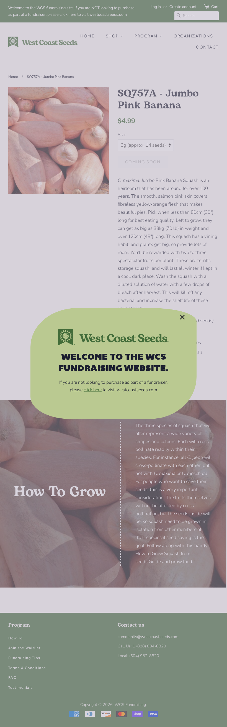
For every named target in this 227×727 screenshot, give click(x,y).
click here (93, 390)
